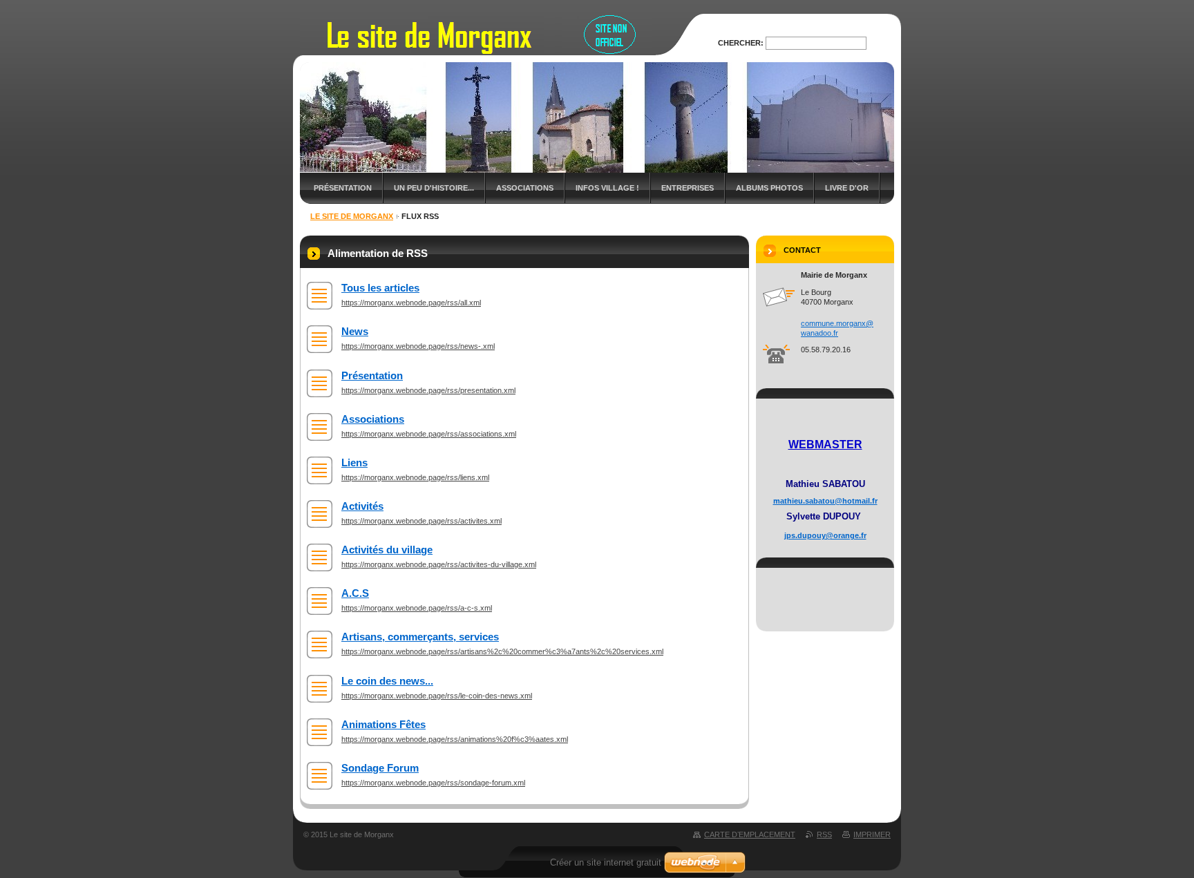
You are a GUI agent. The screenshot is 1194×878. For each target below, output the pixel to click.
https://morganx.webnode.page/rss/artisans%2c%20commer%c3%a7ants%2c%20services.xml (502, 651)
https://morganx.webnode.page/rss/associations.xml (428, 434)
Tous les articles (380, 288)
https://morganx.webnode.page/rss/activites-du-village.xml (438, 564)
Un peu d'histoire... (434, 188)
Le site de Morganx (351, 216)
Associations (524, 188)
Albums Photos (769, 188)
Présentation (343, 188)
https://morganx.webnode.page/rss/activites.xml (421, 521)
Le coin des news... (387, 681)
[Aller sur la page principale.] (499, 47)
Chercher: (741, 43)
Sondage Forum (380, 768)
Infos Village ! (607, 188)
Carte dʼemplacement (749, 834)
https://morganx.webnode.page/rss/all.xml (411, 302)
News (354, 331)
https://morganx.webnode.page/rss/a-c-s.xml (416, 608)
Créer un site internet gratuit (605, 862)
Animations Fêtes (383, 724)
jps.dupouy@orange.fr (825, 535)
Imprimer (872, 834)
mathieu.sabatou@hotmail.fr (825, 501)
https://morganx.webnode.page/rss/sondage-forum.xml (433, 783)
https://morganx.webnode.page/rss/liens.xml (415, 477)
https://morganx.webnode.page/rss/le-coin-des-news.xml (436, 695)
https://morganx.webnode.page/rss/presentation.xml (428, 390)
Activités (362, 506)
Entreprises (687, 188)
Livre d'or (847, 188)
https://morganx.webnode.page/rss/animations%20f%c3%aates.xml (454, 739)
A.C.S (355, 593)
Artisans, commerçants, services (420, 636)
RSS (824, 834)
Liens (354, 462)
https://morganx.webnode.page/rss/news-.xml (418, 346)
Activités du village (387, 549)
